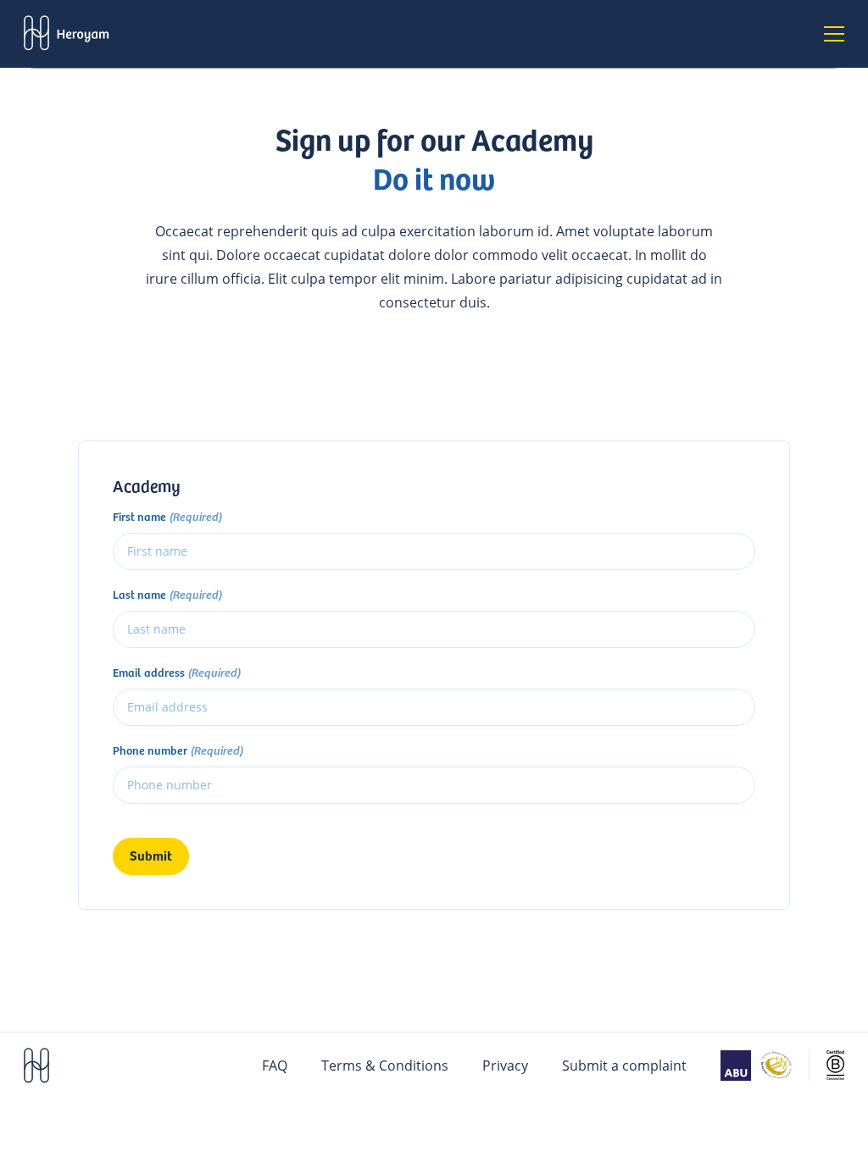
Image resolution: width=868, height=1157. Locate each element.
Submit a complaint (624, 1065)
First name (167, 517)
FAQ (274, 1065)
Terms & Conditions (384, 1065)
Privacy (505, 1065)
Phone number (178, 751)
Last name (167, 595)
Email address (177, 673)
